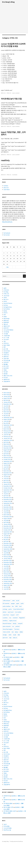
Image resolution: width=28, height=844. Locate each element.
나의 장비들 (6, 332)
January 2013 (7, 484)
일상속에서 (6, 368)
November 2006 (8, 545)
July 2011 (6, 493)
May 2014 (6, 469)
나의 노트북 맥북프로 (8, 330)
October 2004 (7, 581)
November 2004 (8, 579)
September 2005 (8, 564)
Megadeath (22, 617)
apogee (13, 603)
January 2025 (7, 396)
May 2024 (6, 400)
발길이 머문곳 (7, 345)
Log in (5, 824)
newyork (20, 623)
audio (22, 603)
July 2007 (6, 535)
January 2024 (7, 402)
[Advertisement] (14, 18)
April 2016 (6, 442)
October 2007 (7, 530)
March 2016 (6, 444)
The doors (16, 629)
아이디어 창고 (7, 351)
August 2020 (7, 419)
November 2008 (8, 516)
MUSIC (5, 301)
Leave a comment (15, 93)
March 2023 (6, 412)
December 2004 (7, 577)
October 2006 (7, 547)
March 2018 (6, 429)
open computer (7, 626)
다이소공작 (6, 339)
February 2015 (7, 457)
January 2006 (7, 558)
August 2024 (7, 398)
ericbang (5, 609)
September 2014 (8, 461)
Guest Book (7, 189)
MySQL (5, 311)
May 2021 (6, 415)
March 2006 (6, 554)
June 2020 (6, 421)
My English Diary (8, 307)
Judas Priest (6, 615)
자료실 (5, 370)
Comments (7, 828)
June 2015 (6, 452)
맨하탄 (21, 632)
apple (5, 288)
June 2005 (6, 568)
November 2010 (8, 499)
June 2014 (6, 467)
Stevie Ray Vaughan (8, 629)
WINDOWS (6, 322)
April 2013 (6, 480)
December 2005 (7, 560)
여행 (19, 635)
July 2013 (6, 476)
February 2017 (7, 436)
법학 (5, 347)
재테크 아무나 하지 (8, 375)
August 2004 (7, 585)
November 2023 (8, 404)
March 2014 (6, 471)
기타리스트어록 (6, 632)
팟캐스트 (15, 637)
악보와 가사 (6, 355)
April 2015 (6, 453)
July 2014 (6, 465)
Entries (6, 826)
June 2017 (6, 434)
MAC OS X (6, 299)
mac (10, 617)
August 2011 (7, 492)
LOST (17, 615)
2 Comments (14, 174)
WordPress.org (7, 830)
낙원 (12, 632)
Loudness (5, 617)
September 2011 (8, 490)
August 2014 (7, 463)
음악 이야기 (6, 366)
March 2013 (6, 482)
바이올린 (5, 635)
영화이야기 (6, 356)
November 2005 (8, 562)
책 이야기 (6, 377)
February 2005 (7, 574)
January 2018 (7, 432)
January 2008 (7, 524)
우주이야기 (6, 362)
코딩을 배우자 (7, 381)
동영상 (16, 632)
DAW (16, 606)
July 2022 (6, 413)
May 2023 (6, 408)
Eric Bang (6, 292)
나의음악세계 (7, 335)
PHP (5, 314)
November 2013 (8, 473)
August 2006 (7, 551)
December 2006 (7, 543)
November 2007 (8, 528)
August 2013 (7, 474)
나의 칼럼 (6, 334)
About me (6, 187)
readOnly (5, 160)
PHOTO (5, 313)
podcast (17, 626)
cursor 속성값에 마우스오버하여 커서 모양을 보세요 (13, 45)
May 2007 (6, 539)
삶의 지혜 (6, 349)
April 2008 (6, 522)
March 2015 (6, 455)
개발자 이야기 (7, 326)
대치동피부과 (7, 649)
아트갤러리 (6, 353)
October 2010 (7, 501)
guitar (10, 609)
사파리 (9, 635)
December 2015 (7, 448)
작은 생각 (6, 372)
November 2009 (8, 509)
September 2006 (8, 549)
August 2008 (7, 518)
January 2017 (7, 438)
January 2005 (7, 575)
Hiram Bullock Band (18, 609)
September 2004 (8, 583)
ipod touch (10, 612)
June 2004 (6, 589)
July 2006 (6, 553)
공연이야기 (6, 328)
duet (20, 606)
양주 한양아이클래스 (8, 657)
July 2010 (6, 505)
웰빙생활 (6, 364)
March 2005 (6, 572)
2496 (13, 600)
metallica (5, 620)
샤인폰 (14, 635)
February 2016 (7, 446)
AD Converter (6, 603)
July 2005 (6, 566)
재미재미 (6, 374)
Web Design (6, 318)
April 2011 (6, 495)
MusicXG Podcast (8, 303)
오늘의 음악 (6, 358)
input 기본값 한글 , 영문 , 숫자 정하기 (13, 133)
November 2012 (8, 486)
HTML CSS (9, 93)
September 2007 (8, 532)
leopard (12, 615)
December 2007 (7, 526)
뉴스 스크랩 (6, 337)
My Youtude (7, 235)
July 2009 (6, 511)
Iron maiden (18, 612)
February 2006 (7, 556)
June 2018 (6, 427)
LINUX (5, 297)
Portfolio (6, 186)
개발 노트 (6, 324)
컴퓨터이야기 (7, 379)
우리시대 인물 (7, 360)
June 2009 (6, 513)
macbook (15, 617)
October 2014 (7, 459)
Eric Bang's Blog (8, 2)
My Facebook (7, 233)
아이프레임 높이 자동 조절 (11, 98)
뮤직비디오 (6, 343)
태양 (10, 637)
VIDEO (5, 316)
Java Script (6, 295)
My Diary (6, 305)
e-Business (6, 290)
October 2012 (7, 488)
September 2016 (8, 440)
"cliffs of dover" (7, 600)
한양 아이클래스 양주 (8, 661)
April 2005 (6, 570)
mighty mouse (12, 620)
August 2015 (7, 450)
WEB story (6, 320)
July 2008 (6, 520)
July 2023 (6, 406)
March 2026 (6, 392)
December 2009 (7, 507)
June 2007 (6, 537)
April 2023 (6, 410)
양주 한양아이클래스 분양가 (10, 665)
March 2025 (6, 394)
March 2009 (6, 514)
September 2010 (8, 503)
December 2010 (7, 497)
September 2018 (8, 425)
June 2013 (6, 478)
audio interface (6, 606)
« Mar (7, 267)
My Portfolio (7, 309)
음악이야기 (5, 637)
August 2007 (7, 534)
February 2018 (7, 431)
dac (13, 606)
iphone (4, 612)
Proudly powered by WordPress (16, 841)
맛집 (5, 341)
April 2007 (6, 541)
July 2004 (6, 587)
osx (13, 626)
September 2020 (8, 417)
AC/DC (17, 600)
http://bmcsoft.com (7, 222)
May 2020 (6, 423)
